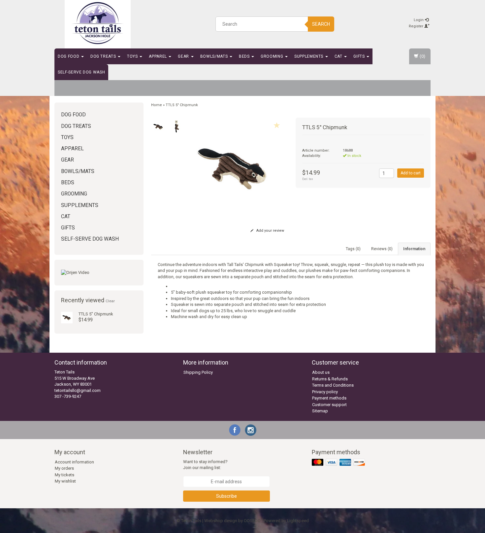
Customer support (329, 404)
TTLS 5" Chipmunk (96, 313)
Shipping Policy (198, 372)
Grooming (272, 56)
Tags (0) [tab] (353, 249)
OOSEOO (252, 520)
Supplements (309, 56)
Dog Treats (103, 56)
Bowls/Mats (214, 56)
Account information (74, 461)
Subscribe (226, 496)
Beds (245, 56)
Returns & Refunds (330, 378)
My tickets (64, 474)
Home (156, 105)
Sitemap (320, 410)
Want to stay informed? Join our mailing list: (205, 464)
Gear (184, 56)
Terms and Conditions (333, 385)
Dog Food (69, 56)
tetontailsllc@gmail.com (77, 390)
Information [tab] (414, 249)
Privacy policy (325, 391)
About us (321, 372)
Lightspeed (298, 520)
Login (419, 20)
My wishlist (65, 481)
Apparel (158, 56)
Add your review (269, 230)
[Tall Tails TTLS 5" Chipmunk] (67, 317)
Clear (110, 301)
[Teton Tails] (98, 23)
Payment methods (329, 398)
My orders (64, 468)
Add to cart (411, 173)
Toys (133, 56)
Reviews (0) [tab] (382, 249)
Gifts (359, 56)
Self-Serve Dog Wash (81, 72)
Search (321, 24)
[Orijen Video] (99, 272)
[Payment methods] (339, 462)
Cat (339, 56)
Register (416, 26)
